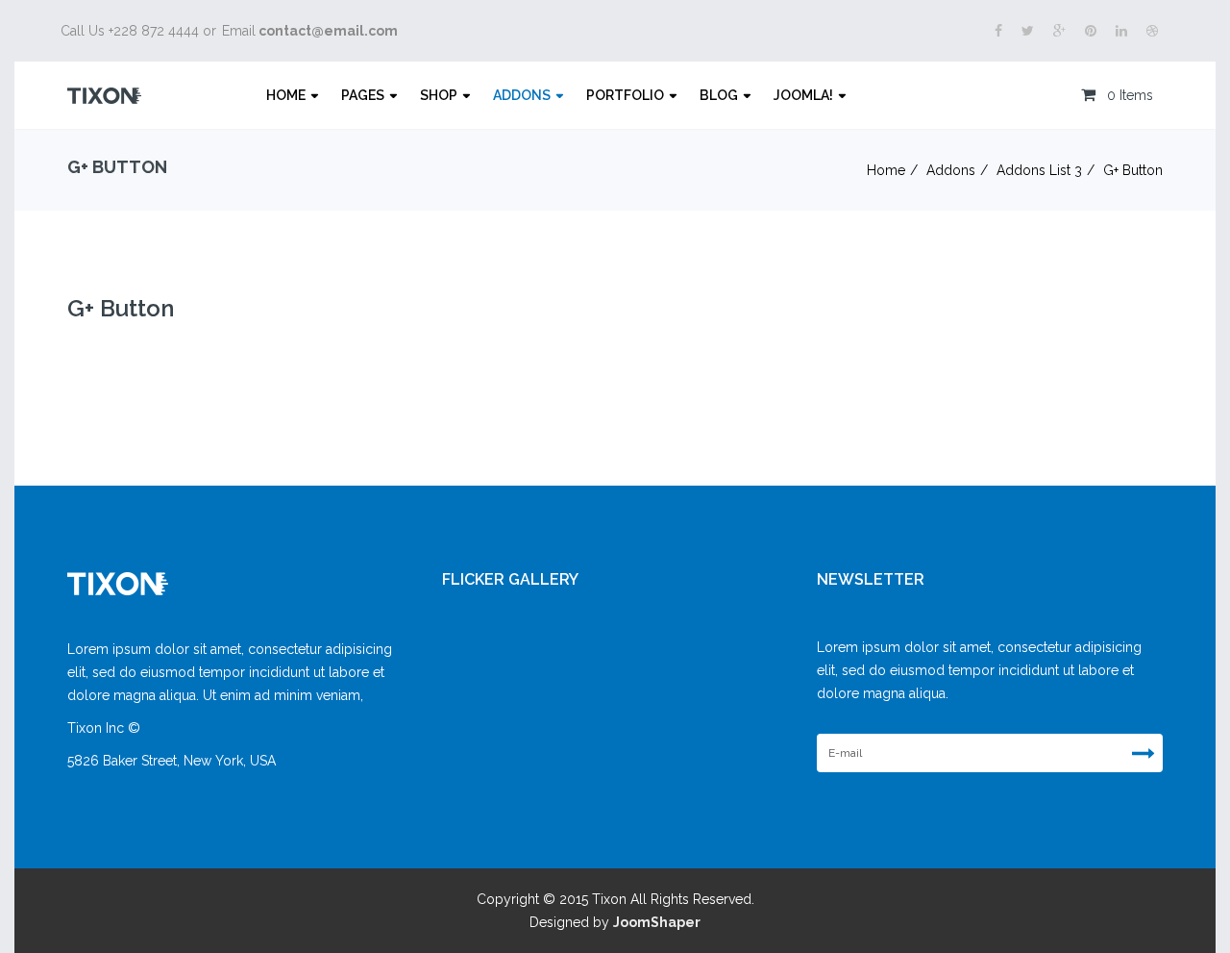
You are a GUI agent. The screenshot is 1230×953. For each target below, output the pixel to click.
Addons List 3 (1039, 170)
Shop (438, 95)
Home (286, 95)
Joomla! (803, 95)
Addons (522, 95)
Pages (362, 95)
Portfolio (625, 95)
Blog (719, 95)
